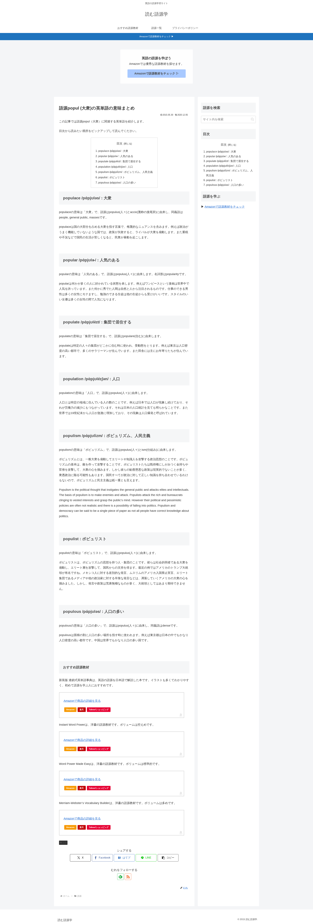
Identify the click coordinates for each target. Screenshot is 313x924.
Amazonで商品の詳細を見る (82, 700)
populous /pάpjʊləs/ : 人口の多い (117, 182)
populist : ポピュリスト (111, 177)
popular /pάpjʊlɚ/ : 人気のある (115, 156)
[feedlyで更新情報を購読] (120, 876)
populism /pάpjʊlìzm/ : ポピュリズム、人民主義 (125, 171)
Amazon (70, 709)
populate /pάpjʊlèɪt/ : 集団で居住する (119, 161)
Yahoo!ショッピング (99, 709)
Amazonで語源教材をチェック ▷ (156, 73)
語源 (65, 842)
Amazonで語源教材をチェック (225, 206)
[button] (168, 857)
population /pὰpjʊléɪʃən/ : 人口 (115, 166)
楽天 (82, 709)
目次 (119, 143)
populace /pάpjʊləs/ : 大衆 (113, 150)
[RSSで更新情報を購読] (128, 876)
